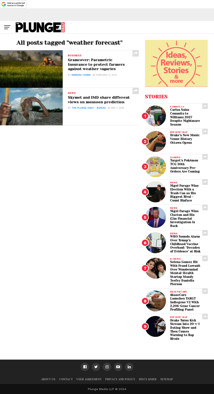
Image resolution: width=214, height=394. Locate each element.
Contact (66, 379)
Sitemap (166, 379)
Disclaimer (148, 379)
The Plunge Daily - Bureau (89, 108)
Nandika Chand (81, 75)
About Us (48, 379)
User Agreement (89, 379)
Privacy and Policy (120, 379)
